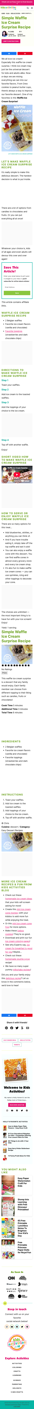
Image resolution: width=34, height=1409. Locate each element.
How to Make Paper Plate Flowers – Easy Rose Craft (17, 1127)
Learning (17, 1375)
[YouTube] (12, 1110)
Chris (12, 31)
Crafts (17, 1371)
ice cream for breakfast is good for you (18, 948)
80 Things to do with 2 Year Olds (18, 1142)
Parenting (17, 1384)
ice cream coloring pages (17, 941)
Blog (7, 13)
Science (17, 1380)
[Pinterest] (27, 1110)
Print (4, 673)
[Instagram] (7, 1110)
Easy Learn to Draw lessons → (22, 3)
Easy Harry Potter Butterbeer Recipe (19, 1149)
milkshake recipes (21, 969)
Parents (17, 1044)
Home (3, 13)
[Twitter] (22, 1110)
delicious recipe (13, 978)
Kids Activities (15, 13)
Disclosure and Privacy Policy (13, 1404)
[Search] (28, 8)
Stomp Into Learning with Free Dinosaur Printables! (23, 1204)
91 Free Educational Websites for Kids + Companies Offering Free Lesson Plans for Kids (19, 1135)
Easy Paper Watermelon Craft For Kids (24, 1182)
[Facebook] (17, 1110)
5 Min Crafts (17, 1392)
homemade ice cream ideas (18, 898)
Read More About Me (17, 1105)
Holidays (17, 1388)
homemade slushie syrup (17, 959)
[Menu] (32, 8)
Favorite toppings (13, 331)
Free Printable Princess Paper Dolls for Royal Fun (24, 1247)
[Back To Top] (5, 1303)
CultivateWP (17, 1406)
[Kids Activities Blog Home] (8, 8)
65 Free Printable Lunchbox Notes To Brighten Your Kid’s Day (23, 1228)
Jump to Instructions (11, 41)
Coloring (17, 1367)
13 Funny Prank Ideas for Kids (19, 1156)
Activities (17, 1363)
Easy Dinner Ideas (10, 1040)
